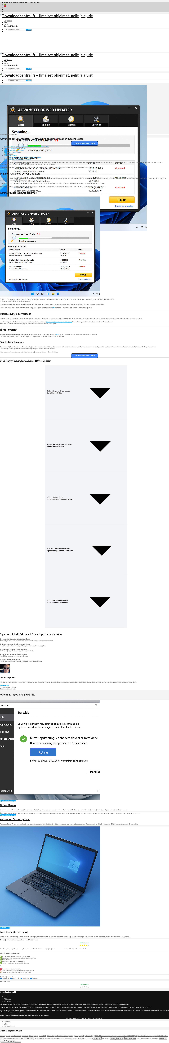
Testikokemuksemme (10, 155)
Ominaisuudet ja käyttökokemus (14, 150)
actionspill (8, 1036)
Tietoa (5, 996)
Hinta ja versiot (8, 154)
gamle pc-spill (79, 1036)
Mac (36, 1038)
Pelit (5, 22)
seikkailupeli (105, 1038)
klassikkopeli (141, 1036)
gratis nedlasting (88, 1036)
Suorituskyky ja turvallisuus (12, 152)
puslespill (62, 1038)
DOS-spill (42, 1036)
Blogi (5, 998)
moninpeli (40, 1038)
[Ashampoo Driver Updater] (70, 813)
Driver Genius (8, 805)
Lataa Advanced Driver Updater (84, 143)
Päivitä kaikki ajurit (10, 801)
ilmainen (114, 1036)
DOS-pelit (36, 1036)
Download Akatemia (11, 26)
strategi (113, 1038)
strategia (121, 1038)
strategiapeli (131, 1038)
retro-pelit (75, 1038)
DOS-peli (31, 1036)
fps (72, 1036)
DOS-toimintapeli (52, 1036)
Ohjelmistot (8, 21)
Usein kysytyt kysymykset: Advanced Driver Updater (24, 157)
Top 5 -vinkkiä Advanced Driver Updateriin (17, 159)
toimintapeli (155, 1038)
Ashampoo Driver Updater (15, 819)
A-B (1, 928)
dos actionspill (61, 1036)
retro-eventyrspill (68, 1038)
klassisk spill (18, 1038)
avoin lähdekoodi (16, 1036)
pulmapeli (56, 1038)
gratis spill (97, 1036)
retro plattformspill (88, 1038)
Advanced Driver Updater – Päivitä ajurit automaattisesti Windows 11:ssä (26, 147)
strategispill (139, 1038)
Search (29, 68)
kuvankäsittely (29, 1038)
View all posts (4, 685)
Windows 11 (18, 1042)
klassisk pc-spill (9, 1038)
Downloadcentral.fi (97, 1018)
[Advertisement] (84, 38)
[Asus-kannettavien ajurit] (50, 926)
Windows (9, 1041)
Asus (7, 928)
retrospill (97, 1038)
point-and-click (49, 1038)
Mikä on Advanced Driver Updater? (15, 148)
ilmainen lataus (121, 1036)
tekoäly (144, 1038)
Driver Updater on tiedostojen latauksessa (59, 322)
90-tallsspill (2, 1036)
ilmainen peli (132, 1036)
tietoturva (148, 1038)
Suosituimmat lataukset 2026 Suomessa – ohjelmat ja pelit (22, 2)
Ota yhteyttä (7, 999)
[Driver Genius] (50, 799)
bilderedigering (25, 1036)
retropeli (81, 1038)
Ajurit (6, 24)
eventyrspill (68, 1036)
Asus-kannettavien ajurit (14, 932)
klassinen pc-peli (151, 1036)
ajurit (52, 308)
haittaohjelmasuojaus (107, 1036)
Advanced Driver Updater (61, 391)
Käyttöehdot (7, 1001)
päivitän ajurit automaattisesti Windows (57, 498)
